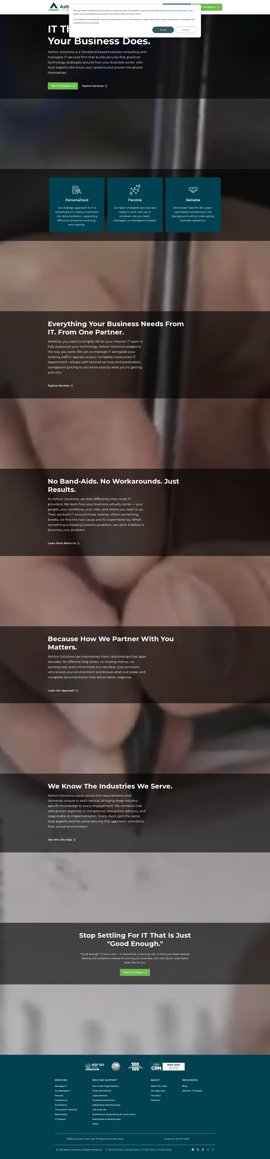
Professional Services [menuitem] (103, 1100)
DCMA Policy (148, 1149)
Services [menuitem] (61, 1080)
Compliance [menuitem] (61, 1100)
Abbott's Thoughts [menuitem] (192, 1090)
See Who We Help (60, 839)
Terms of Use (115, 1149)
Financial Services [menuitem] (101, 1090)
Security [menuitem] (59, 1095)
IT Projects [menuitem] (60, 1119)
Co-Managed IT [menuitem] (63, 1090)
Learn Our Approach (61, 690)
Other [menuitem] (95, 1124)
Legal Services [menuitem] (99, 1095)
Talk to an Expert (205, 7)
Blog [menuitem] (184, 1086)
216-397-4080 (182, 1139)
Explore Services (93, 86)
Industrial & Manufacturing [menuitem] (106, 1105)
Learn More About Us (62, 543)
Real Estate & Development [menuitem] (106, 1119)
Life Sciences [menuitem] (99, 1109)
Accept (163, 30)
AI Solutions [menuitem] (61, 1105)
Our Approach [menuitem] (158, 1090)
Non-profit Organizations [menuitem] (105, 1086)
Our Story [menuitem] (156, 1095)
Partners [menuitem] (155, 1100)
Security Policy (132, 1149)
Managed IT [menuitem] (61, 1086)
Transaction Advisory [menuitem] (66, 1109)
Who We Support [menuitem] (104, 1080)
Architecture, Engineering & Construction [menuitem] (114, 1114)
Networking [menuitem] (61, 1114)
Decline (186, 30)
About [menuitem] (155, 1080)
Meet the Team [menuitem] (159, 1086)
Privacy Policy (165, 1149)
